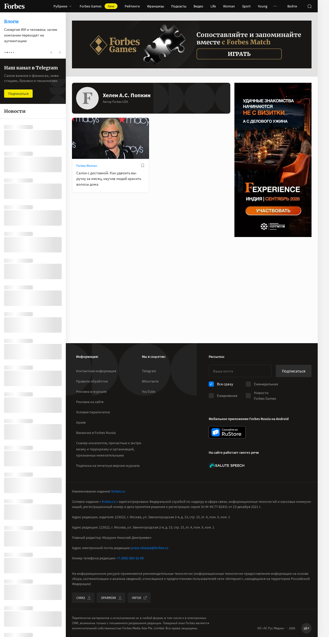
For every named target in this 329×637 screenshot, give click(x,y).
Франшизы (155, 6)
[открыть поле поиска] (309, 6)
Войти (292, 6)
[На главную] (14, 6)
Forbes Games (97, 6)
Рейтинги (132, 6)
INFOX (136, 597)
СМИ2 (80, 597)
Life (213, 6)
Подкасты (178, 6)
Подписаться (293, 371)
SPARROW (108, 597)
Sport (246, 6)
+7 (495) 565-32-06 (130, 558)
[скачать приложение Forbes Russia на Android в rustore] (227, 432)
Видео (198, 6)
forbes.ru (118, 491)
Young (262, 6)
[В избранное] (143, 165)
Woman (229, 6)
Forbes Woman (86, 165)
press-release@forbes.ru (149, 547)
